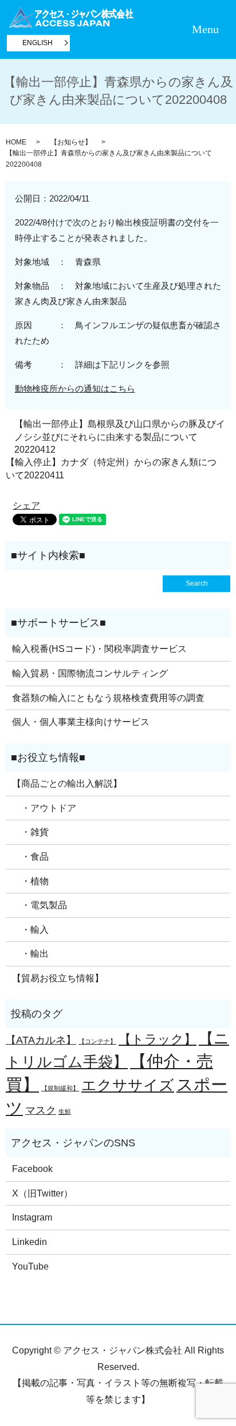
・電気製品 (39, 905)
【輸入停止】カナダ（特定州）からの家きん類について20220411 (111, 468)
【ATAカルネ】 (41, 1040)
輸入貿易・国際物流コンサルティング (90, 673)
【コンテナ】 (97, 1041)
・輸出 (30, 953)
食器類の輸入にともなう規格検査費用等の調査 (108, 698)
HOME (16, 142)
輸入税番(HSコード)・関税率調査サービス (99, 649)
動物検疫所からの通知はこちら (75, 388)
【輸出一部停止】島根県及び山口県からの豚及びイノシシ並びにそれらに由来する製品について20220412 (119, 436)
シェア (26, 505)
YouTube (30, 1266)
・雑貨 (30, 832)
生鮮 (64, 1111)
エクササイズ (127, 1085)
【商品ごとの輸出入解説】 (67, 783)
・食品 (30, 856)
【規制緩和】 (60, 1088)
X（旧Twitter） (42, 1193)
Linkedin (29, 1242)
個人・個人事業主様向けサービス (81, 722)
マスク (40, 1110)
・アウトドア (44, 808)
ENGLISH (37, 43)
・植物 (30, 881)
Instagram (32, 1217)
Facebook (32, 1169)
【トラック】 (157, 1039)
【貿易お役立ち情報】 (58, 978)
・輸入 (30, 929)
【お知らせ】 (71, 142)
